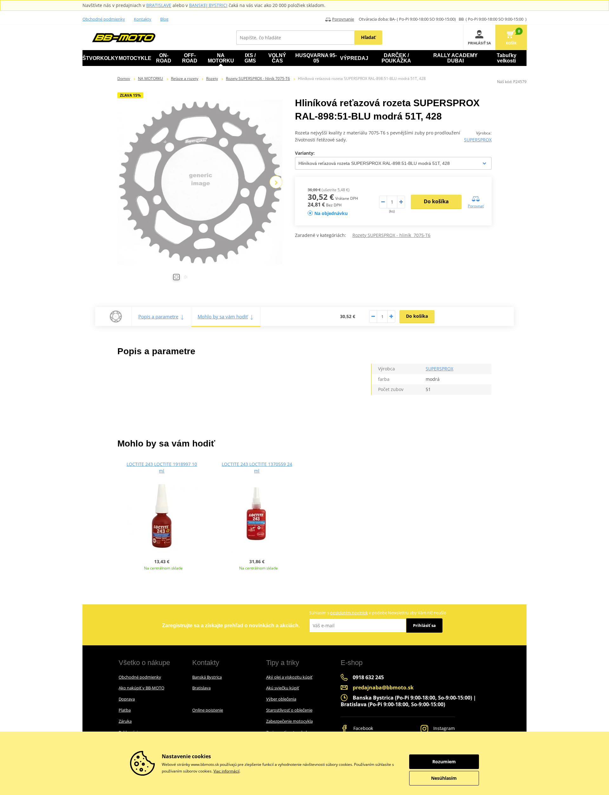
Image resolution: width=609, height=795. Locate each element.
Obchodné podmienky (103, 19)
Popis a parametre (158, 316)
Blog (164, 19)
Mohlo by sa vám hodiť (223, 316)
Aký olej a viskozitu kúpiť (289, 677)
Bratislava (201, 688)
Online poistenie (207, 710)
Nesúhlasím (444, 778)
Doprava (127, 699)
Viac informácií (226, 771)
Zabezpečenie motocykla (289, 721)
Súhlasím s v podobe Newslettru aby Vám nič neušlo (377, 613)
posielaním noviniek (349, 613)
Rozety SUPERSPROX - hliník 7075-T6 (258, 78)
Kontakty (142, 19)
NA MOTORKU (150, 78)
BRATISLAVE (158, 5)
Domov (123, 78)
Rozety (212, 78)
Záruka (125, 721)
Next (276, 182)
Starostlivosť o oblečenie (289, 710)
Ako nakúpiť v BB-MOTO (141, 688)
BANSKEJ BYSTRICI (208, 5)
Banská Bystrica (207, 677)
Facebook (362, 728)
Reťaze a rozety (184, 78)
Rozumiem (444, 762)
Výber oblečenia (281, 699)
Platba (125, 710)
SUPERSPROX (478, 140)
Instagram (443, 728)
